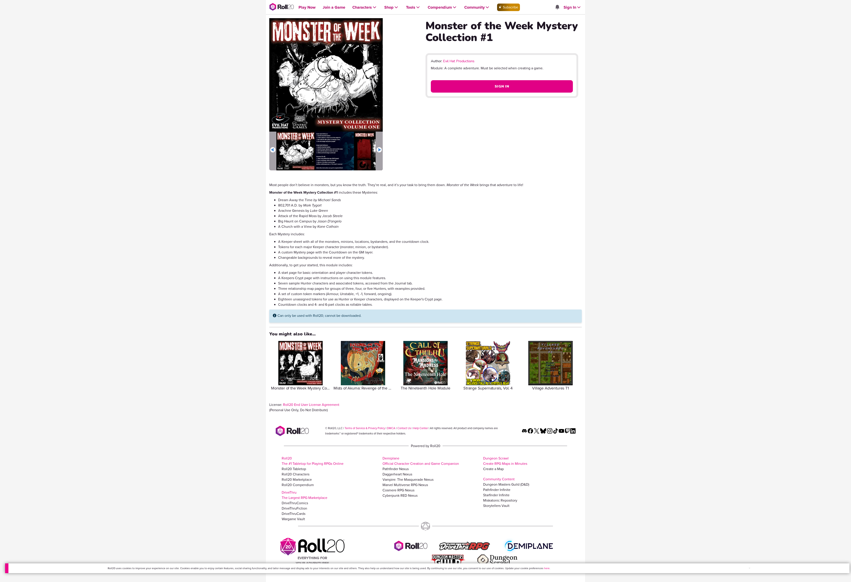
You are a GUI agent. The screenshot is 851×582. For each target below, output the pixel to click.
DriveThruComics (295, 503)
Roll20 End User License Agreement (311, 404)
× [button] (749, 568)
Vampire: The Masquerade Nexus (408, 479)
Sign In (502, 86)
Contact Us (404, 428)
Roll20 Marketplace (297, 479)
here (547, 568)
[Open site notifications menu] (557, 7)
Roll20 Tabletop (294, 468)
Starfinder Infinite (496, 495)
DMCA (391, 428)
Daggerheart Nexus (397, 474)
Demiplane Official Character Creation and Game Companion (421, 461)
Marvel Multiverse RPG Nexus (405, 484)
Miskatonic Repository (500, 500)
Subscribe (510, 7)
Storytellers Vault (496, 505)
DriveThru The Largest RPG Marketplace (304, 495)
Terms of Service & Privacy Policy (365, 428)
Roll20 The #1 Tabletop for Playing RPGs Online (313, 461)
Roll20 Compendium (298, 484)
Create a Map (493, 468)
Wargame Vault (293, 519)
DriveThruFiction (294, 508)
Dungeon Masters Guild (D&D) (506, 484)
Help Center (420, 428)
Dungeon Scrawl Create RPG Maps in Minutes (505, 461)
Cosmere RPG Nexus (398, 490)
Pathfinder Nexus (396, 468)
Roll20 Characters (295, 474)
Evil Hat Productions (458, 61)
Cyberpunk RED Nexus (400, 495)
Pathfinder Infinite (496, 489)
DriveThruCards (293, 513)
